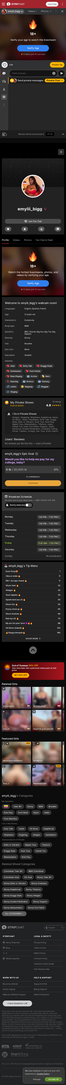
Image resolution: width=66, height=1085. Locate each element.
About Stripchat (13, 943)
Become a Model (10, 984)
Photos (46, 11)
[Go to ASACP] (17, 1046)
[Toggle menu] (3, 4)
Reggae (44, 387)
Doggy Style (46, 366)
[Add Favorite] (5, 65)
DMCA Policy (40, 953)
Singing (13, 392)
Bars (48, 376)
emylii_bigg (9, 795)
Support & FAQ (40, 984)
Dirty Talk (27, 366)
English (52, 928)
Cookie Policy (43, 1074)
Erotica (30, 381)
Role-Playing (16, 376)
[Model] (61, 152)
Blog (8, 948)
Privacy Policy (40, 943)
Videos (32, 11)
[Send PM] (58, 229)
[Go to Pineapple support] (5, 1054)
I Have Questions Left (17, 1003)
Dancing (14, 381)
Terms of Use (40, 948)
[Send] (61, 73)
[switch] (28, 505)
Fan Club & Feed (44, 240)
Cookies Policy (40, 959)
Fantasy (45, 381)
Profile (5, 240)
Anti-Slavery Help (41, 969)
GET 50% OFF (20, 675)
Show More (32, 638)
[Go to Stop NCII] (20, 1054)
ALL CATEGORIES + (14, 913)
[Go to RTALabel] (6, 1047)
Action (34, 376)
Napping (29, 387)
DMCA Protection (41, 995)
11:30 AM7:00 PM (48, 543)
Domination (15, 371)
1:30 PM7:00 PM (48, 517)
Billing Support (40, 989)
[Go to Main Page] (20, 4)
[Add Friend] (41, 229)
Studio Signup (9, 989)
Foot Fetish (35, 371)
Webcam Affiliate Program (14, 995)
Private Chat (53, 80)
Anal (12, 366)
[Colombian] (6, 806)
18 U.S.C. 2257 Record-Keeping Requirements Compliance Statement (32, 1064)
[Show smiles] (54, 73)
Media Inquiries (12, 959)
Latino (13, 387)
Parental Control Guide (44, 964)
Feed (57, 11)
